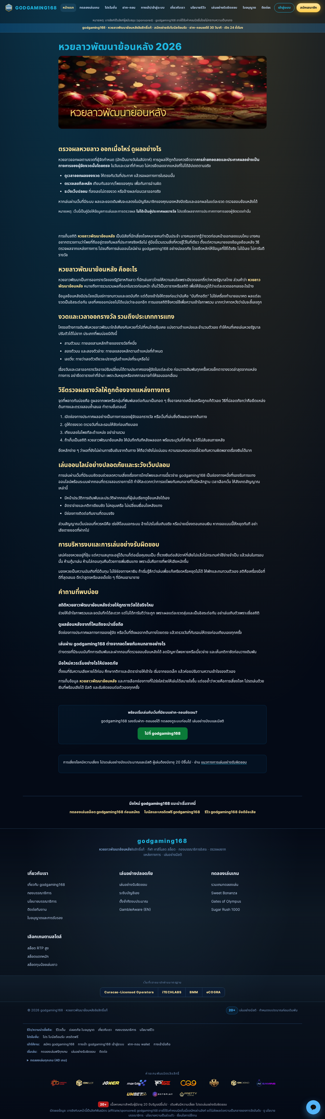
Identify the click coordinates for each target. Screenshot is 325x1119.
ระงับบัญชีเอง (129, 893)
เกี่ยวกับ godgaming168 (46, 884)
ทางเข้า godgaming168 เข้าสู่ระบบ (101, 1044)
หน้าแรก (68, 7)
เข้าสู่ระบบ (284, 7)
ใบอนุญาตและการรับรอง (45, 918)
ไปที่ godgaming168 (163, 733)
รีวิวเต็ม (61, 1030)
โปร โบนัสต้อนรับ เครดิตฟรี (60, 1037)
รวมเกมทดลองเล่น (224, 884)
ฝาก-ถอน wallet (139, 1044)
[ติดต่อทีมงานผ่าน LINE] (313, 1107)
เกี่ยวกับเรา (177, 7)
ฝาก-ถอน (128, 7)
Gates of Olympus (226, 901)
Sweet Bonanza (224, 893)
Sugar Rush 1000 (225, 909)
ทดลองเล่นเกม (89, 7)
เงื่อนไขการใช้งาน (187, 1115)
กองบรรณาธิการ (39, 893)
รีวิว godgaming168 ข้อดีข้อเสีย (230, 812)
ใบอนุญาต (249, 7)
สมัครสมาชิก (308, 7)
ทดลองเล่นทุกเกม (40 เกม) (48, 1060)
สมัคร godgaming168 (58, 1044)
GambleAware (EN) (135, 909)
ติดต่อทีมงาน (37, 909)
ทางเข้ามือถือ (162, 1044)
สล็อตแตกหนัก (37, 956)
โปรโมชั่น (111, 7)
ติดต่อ (103, 1051)
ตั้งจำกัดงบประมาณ (133, 901)
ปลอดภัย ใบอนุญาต (81, 1030)
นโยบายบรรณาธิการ (42, 901)
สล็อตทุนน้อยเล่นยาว (42, 964)
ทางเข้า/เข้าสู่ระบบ (153, 7)
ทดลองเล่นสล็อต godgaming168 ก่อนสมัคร (105, 812)
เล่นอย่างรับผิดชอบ (224, 7)
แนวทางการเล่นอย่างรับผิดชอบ (224, 762)
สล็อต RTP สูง (38, 948)
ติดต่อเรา (267, 7)
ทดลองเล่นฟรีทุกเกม (54, 1051)
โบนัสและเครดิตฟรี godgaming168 (172, 812)
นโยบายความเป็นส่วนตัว (160, 1115)
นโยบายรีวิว (198, 7)
